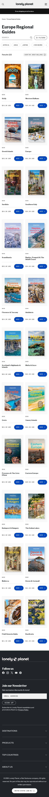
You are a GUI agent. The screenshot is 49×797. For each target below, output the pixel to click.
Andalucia (29, 312)
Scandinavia (7, 257)
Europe (28, 151)
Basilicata (29, 634)
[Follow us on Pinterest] (20, 673)
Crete (4, 420)
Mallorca (5, 581)
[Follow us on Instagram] (7, 673)
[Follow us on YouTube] (16, 673)
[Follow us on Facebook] (3, 673)
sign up (9, 703)
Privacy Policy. (23, 710)
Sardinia (5, 204)
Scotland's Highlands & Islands (11, 366)
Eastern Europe (31, 473)
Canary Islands (31, 420)
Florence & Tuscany (10, 312)
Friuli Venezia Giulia (10, 634)
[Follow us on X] (12, 673)
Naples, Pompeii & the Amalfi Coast (34, 258)
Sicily (4, 98)
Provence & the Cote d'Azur (10, 474)
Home (3, 19)
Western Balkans (32, 98)
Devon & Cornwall (32, 581)
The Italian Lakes (32, 528)
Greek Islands (7, 151)
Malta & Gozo (30, 365)
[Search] (3, 4)
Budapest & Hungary (10, 528)
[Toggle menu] (46, 4)
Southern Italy (31, 204)
